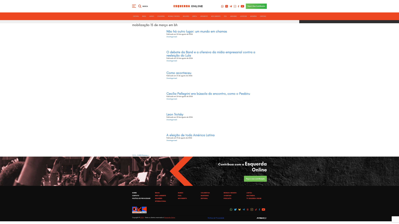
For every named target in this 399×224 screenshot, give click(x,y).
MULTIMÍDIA (253, 16)
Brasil (144, 16)
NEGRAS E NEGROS (174, 16)
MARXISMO (233, 16)
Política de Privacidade (216, 218)
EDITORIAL (136, 16)
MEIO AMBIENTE (215, 16)
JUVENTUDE (243, 16)
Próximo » (145, 155)
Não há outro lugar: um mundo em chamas (196, 31)
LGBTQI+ (194, 16)
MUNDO (151, 16)
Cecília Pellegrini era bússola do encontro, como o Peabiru (208, 94)
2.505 (139, 155)
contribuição (256, 6)
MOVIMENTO (204, 16)
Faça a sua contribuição (255, 179)
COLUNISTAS (161, 16)
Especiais (263, 16)
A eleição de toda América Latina (190, 135)
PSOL (225, 16)
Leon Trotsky (174, 114)
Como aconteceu (178, 73)
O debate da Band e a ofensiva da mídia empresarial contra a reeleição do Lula (210, 53)
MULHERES (186, 16)
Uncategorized (171, 37)
